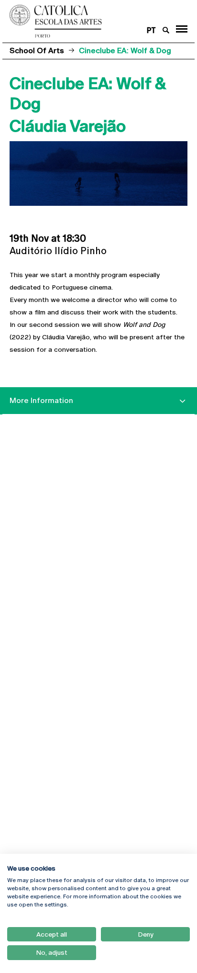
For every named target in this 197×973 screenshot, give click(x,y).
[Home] (82, 21)
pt (151, 30)
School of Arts (37, 50)
